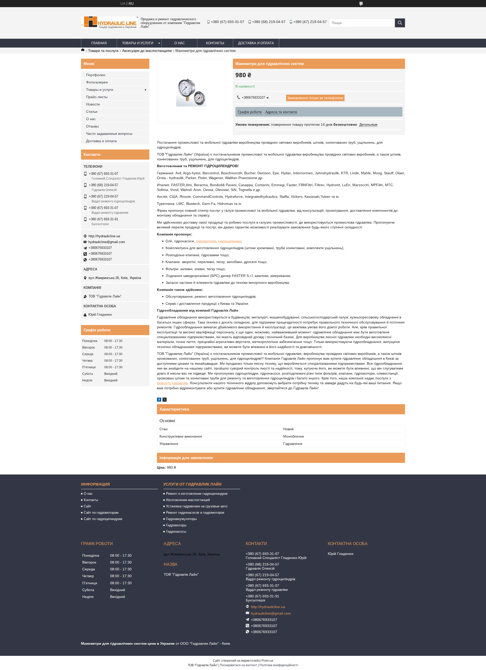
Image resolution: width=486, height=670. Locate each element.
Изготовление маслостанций (188, 500)
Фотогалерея (97, 82)
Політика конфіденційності (278, 665)
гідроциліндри (229, 241)
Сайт (87, 506)
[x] (165, 400)
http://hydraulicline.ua (104, 236)
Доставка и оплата (256, 43)
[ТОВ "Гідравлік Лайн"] (109, 27)
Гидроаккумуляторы (181, 519)
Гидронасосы (176, 531)
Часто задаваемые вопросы (109, 134)
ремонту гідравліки (172, 383)
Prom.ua (267, 660)
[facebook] (159, 400)
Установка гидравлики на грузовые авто (196, 506)
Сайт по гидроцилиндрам (103, 519)
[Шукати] (400, 22)
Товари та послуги (103, 51)
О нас (179, 43)
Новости (93, 104)
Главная (99, 43)
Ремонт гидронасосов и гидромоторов (195, 512)
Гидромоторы (176, 525)
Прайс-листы (97, 97)
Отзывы (92, 126)
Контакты (215, 43)
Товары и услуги (137, 43)
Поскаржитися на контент (238, 665)
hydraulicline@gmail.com (106, 242)
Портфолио (95, 75)
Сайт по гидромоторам (101, 512)
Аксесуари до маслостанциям (147, 51)
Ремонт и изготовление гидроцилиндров (197, 493)
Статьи (91, 112)
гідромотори (206, 241)
